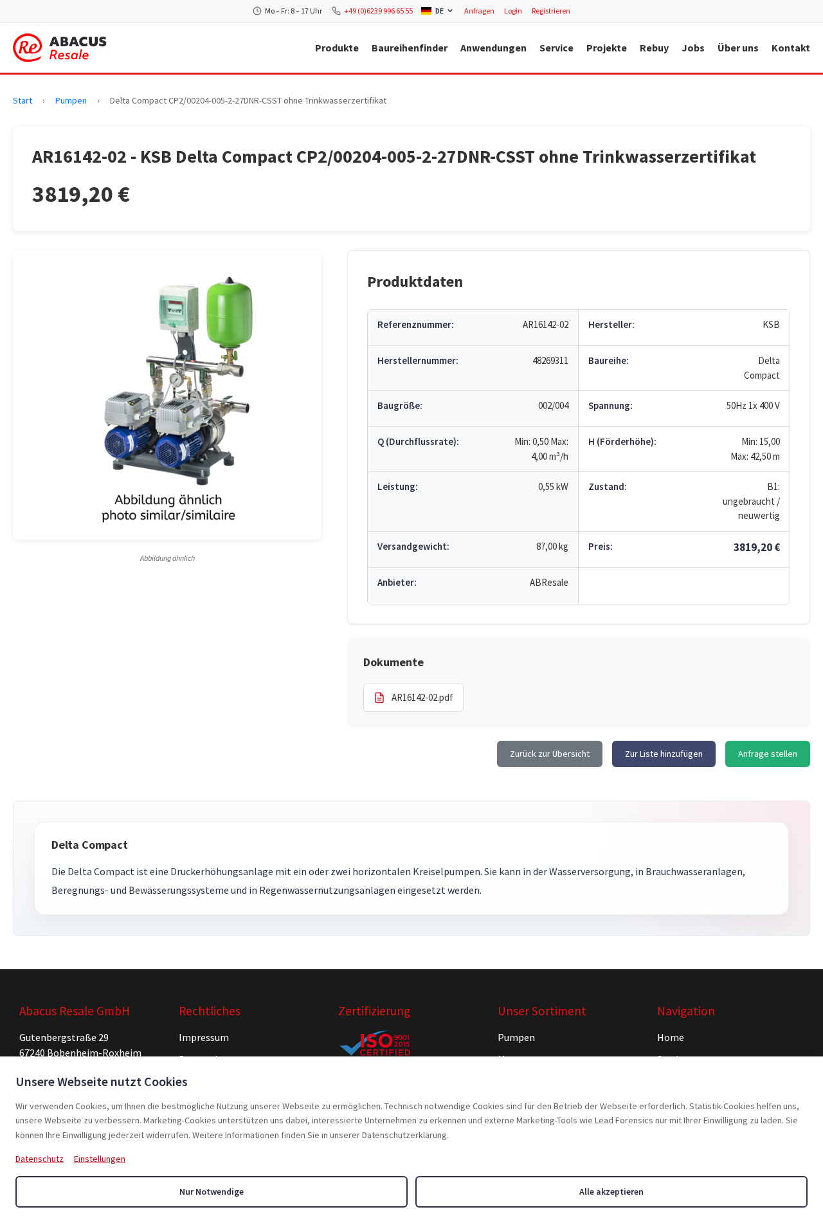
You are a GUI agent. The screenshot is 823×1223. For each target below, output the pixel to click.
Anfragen (479, 10)
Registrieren (551, 10)
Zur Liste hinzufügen (664, 753)
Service (556, 47)
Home (670, 1037)
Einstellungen (99, 1158)
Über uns (738, 47)
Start (22, 100)
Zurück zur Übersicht (550, 753)
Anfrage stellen (767, 753)
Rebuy (654, 47)
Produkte (337, 47)
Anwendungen (493, 47)
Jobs (693, 47)
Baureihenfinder (410, 47)
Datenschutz (39, 1158)
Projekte (606, 47)
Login (513, 10)
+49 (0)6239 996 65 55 (378, 10)
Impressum (204, 1037)
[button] (167, 394)
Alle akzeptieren (611, 1191)
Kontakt (791, 47)
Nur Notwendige (211, 1191)
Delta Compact (89, 844)
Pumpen (71, 100)
